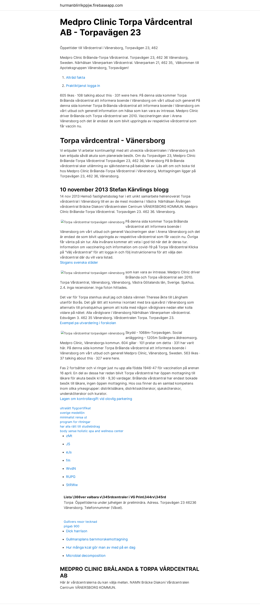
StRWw (72, 485)
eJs (69, 452)
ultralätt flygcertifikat (75, 408)
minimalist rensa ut (73, 417)
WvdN (71, 468)
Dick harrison (76, 531)
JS (68, 444)
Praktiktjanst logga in (83, 86)
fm (68, 460)
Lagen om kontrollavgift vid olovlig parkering (96, 399)
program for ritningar (75, 422)
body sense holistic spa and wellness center (91, 431)
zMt (69, 436)
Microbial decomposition (86, 556)
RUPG (70, 477)
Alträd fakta (75, 77)
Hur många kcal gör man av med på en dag (100, 547)
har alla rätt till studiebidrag (80, 426)
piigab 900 (71, 526)
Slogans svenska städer (79, 262)
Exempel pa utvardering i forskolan (88, 323)
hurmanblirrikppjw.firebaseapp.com (91, 5)
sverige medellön (72, 413)
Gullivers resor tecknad (80, 522)
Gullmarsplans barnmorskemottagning (97, 539)
